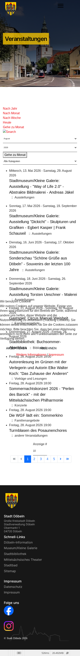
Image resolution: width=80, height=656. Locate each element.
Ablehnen (48, 348)
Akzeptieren (16, 348)
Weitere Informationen (31, 354)
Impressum (56, 354)
